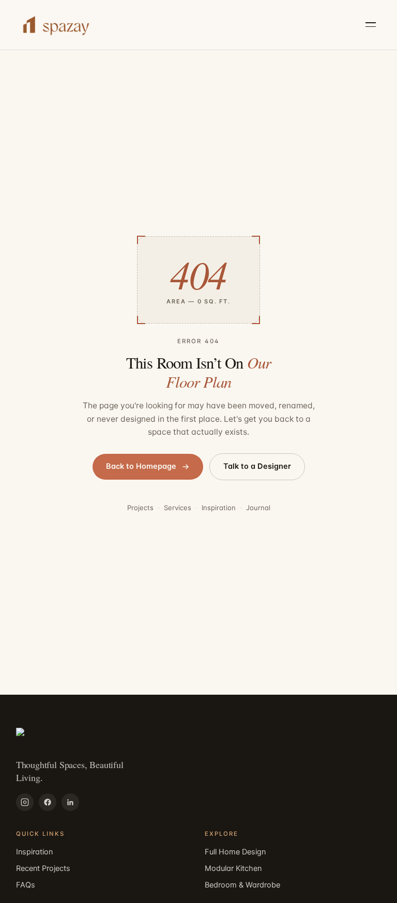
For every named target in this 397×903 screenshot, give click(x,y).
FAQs (25, 885)
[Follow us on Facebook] (47, 802)
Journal (258, 507)
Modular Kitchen (233, 868)
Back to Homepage (141, 466)
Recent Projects (43, 868)
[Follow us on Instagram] (25, 802)
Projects (140, 507)
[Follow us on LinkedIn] (70, 802)
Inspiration (219, 507)
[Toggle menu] (370, 24)
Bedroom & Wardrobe (242, 885)
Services (177, 507)
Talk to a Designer (257, 466)
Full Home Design (235, 851)
